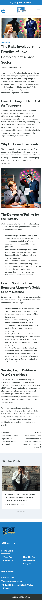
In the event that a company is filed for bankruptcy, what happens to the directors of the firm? (20, 497)
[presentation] (21, 478)
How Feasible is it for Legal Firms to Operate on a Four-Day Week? (9, 438)
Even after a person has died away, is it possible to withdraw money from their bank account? (32, 439)
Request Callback (23, 2)
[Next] (36, 487)
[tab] (17, 511)
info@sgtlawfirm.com (12, 581)
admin (5, 67)
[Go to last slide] (5, 487)
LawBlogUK (5, 42)
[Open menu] (38, 10)
